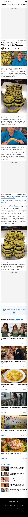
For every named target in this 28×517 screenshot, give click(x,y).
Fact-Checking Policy (20, 509)
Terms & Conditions (8, 509)
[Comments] (25, 48)
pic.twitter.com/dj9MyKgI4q (8, 197)
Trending (11, 4)
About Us (6, 505)
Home (4, 4)
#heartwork (24, 196)
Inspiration (25, 4)
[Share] (15, 48)
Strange (17, 4)
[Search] (26, 1)
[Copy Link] (19, 48)
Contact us (12, 505)
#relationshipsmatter (15, 196)
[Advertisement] (14, 24)
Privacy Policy (20, 505)
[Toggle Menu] (2, 1)
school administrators (12, 206)
